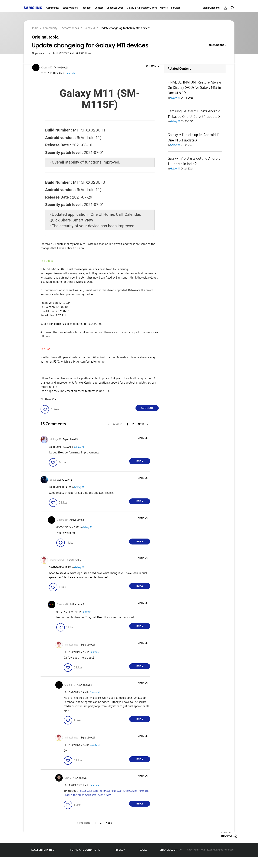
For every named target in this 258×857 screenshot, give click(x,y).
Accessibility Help (43, 849)
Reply (139, 461)
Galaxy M (70, 73)
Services (175, 7)
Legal (143, 849)
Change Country (171, 849)
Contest (99, 7)
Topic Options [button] (215, 45)
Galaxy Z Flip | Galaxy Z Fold (142, 7)
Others (164, 7)
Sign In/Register (211, 7)
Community (52, 7)
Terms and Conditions (85, 849)
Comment (147, 408)
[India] (33, 7)
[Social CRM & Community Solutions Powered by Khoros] (229, 835)
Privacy (120, 849)
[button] (153, 66)
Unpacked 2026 (115, 7)
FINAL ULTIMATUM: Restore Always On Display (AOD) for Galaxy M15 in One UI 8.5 (195, 87)
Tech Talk (86, 7)
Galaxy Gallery (70, 7)
